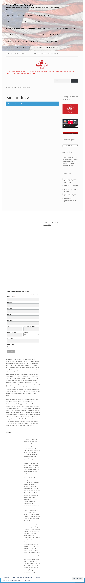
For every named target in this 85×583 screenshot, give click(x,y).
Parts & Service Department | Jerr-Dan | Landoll (48, 22)
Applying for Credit (27, 15)
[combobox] (70, 145)
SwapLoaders (55, 71)
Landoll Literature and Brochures (65, 28)
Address (9, 314)
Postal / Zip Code (11, 332)
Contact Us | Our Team (42, 15)
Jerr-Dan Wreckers (20, 71)
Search (74, 80)
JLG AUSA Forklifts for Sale (49, 41)
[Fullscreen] (77, 126)
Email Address (11, 296)
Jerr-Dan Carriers (10, 71)
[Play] (64, 126)
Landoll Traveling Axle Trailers (44, 71)
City (8, 326)
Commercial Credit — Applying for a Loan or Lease (70, 200)
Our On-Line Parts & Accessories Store (25, 73)
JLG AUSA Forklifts (31, 71)
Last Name (9, 308)
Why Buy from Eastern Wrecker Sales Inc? (70, 194)
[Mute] (75, 126)
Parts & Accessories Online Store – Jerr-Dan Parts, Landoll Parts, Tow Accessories (53, 35)
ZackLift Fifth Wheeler (51, 48)
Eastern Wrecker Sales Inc (19, 5)
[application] (70, 123)
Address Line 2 (11, 320)
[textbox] (70, 145)
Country (25, 332)
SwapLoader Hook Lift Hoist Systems (16, 48)
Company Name (11, 338)
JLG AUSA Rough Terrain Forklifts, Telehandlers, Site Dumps (22, 41)
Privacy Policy (9, 432)
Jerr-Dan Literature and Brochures (15, 28)
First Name (9, 302)
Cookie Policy (30, 580)
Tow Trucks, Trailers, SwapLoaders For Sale (18, 22)
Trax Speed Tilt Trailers (35, 48)
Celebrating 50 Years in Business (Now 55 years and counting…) (70, 180)
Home (7, 15)
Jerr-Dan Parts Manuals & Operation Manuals (41, 28)
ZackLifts (68, 71)
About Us (14, 15)
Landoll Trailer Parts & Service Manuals (17, 35)
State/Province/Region (29, 326)
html (9, 346)
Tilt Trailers (63, 71)
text (9, 348)
